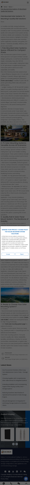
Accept (8, 254)
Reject (22, 254)
